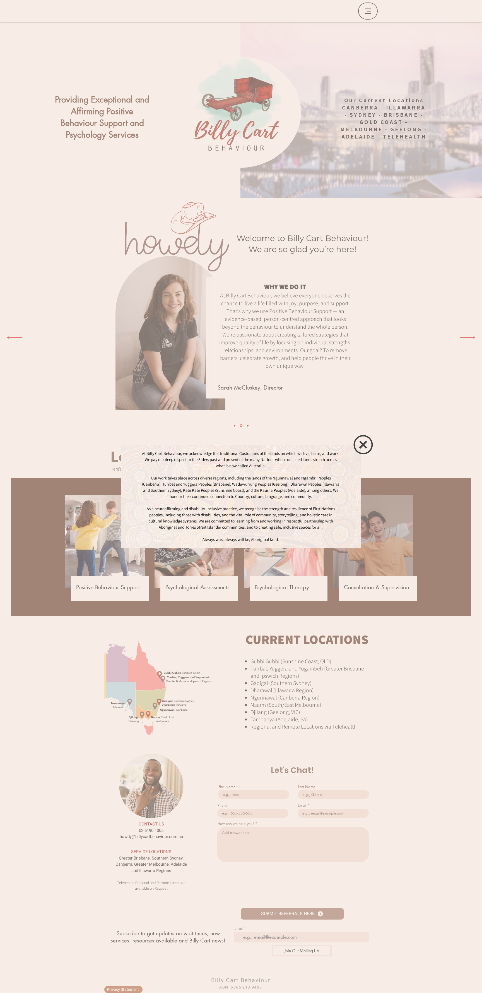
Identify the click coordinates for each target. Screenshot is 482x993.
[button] (363, 444)
